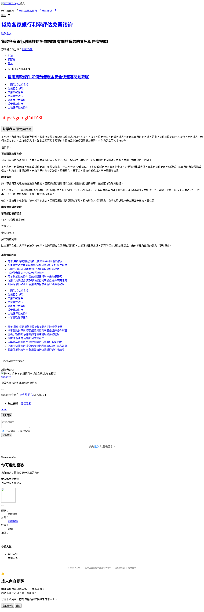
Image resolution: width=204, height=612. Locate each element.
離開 (18, 605)
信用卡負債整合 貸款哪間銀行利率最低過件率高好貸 (37, 280)
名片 (10, 63)
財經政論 (27, 49)
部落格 (11, 59)
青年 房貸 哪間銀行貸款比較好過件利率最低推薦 (35, 261)
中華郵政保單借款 (18, 317)
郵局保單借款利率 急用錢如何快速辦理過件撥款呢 (36, 284)
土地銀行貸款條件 (18, 107)
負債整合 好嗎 (16, 88)
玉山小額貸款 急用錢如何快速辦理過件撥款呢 (33, 269)
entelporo (6, 376)
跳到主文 (6, 33)
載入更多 (7, 415)
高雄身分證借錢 (17, 100)
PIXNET (78, 568)
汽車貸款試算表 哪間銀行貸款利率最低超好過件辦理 (37, 265)
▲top (4, 409)
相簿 (10, 55)
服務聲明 (132, 568)
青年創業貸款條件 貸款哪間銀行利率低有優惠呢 (35, 276)
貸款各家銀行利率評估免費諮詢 (37, 25)
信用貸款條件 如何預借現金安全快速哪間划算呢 (48, 77)
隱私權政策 (120, 568)
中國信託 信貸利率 (18, 84)
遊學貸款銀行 (15, 103)
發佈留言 (7, 435)
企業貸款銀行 (15, 96)
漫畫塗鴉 (26, 403)
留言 (30, 394)
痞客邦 (23, 394)
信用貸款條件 (15, 92)
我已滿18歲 (8, 605)
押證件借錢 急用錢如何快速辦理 (26, 272)
